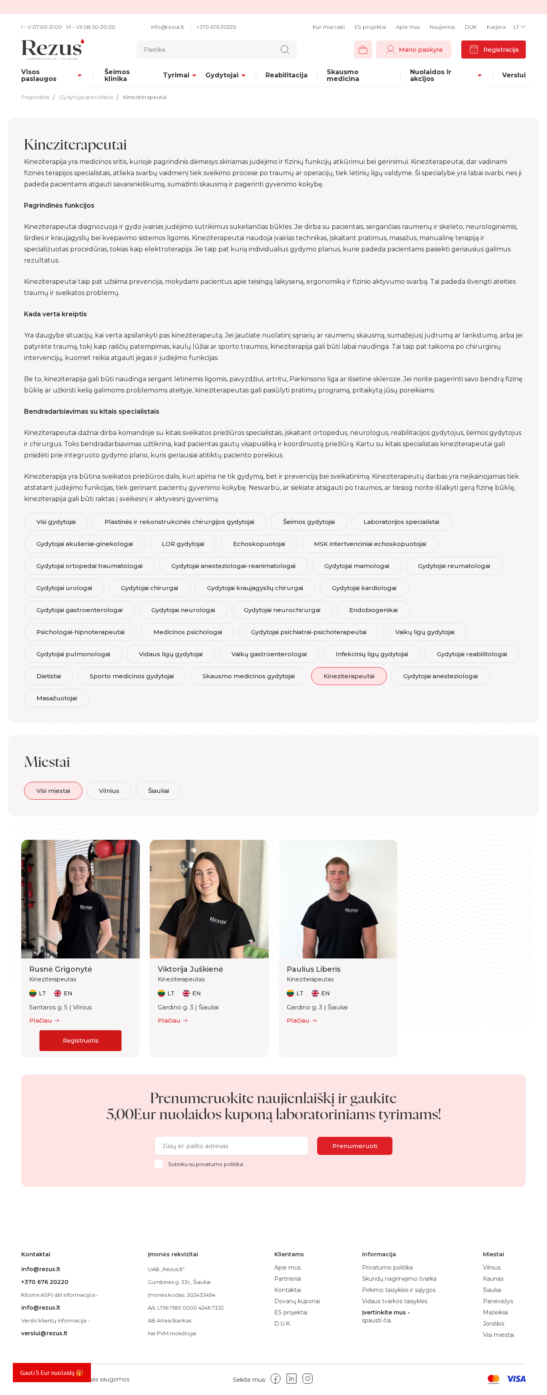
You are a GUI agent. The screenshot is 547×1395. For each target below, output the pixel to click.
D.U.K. (282, 1323)
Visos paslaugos (38, 75)
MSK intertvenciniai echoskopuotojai (370, 544)
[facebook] (275, 1380)
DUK (471, 27)
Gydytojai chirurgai (149, 588)
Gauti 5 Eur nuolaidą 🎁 (52, 1373)
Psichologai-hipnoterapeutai (80, 632)
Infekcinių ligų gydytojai (372, 654)
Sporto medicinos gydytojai (132, 676)
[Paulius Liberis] (338, 899)
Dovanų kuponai (297, 1301)
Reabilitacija (286, 75)
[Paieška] (285, 49)
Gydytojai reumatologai (454, 566)
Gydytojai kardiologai (364, 588)
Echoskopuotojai (259, 544)
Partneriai (287, 1278)
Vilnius (109, 791)
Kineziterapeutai (145, 97)
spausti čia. (377, 1320)
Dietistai (48, 676)
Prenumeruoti (354, 1146)
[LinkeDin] (291, 1380)
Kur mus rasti (329, 27)
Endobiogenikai (373, 610)
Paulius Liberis (313, 969)
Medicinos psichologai (187, 632)
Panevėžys (498, 1301)
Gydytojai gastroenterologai (79, 610)
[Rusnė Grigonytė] (80, 899)
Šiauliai (158, 791)
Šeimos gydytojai (309, 522)
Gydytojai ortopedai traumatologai (89, 566)
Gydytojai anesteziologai (440, 676)
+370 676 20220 (216, 27)
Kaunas (493, 1278)
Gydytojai (222, 75)
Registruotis (81, 1040)
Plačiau (40, 1020)
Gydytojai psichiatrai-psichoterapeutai (308, 632)
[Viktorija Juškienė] (209, 899)
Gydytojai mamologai (356, 566)
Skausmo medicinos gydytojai (249, 676)
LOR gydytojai (183, 544)
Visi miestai (53, 791)
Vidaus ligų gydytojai (171, 654)
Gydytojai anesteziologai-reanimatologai (233, 566)
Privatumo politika (219, 1164)
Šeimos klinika (117, 75)
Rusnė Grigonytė (60, 969)
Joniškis (493, 1323)
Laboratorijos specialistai (401, 522)
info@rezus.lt (167, 27)
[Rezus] (54, 49)
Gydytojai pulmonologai (73, 654)
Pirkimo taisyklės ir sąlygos (399, 1290)
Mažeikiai (495, 1312)
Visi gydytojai (56, 522)
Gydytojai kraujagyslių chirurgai (255, 588)
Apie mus (408, 27)
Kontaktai (287, 1290)
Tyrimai (176, 75)
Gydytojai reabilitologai (472, 654)
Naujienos (442, 27)
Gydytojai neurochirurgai (282, 610)
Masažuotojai (56, 698)
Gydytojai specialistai (86, 97)
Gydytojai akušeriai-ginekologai (84, 544)
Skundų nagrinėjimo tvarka (399, 1278)
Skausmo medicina (343, 75)
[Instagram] (307, 1380)
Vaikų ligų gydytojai (424, 632)
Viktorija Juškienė (190, 969)
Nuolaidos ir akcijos (430, 75)
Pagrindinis (35, 97)
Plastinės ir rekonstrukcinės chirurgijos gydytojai (179, 522)
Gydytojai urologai (64, 588)
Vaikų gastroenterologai (269, 654)
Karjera (496, 27)
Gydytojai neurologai (183, 610)
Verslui (514, 75)
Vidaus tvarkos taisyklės (394, 1301)
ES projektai (370, 27)
